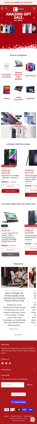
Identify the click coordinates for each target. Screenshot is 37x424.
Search (6, 416)
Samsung (27, 183)
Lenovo (4, 243)
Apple (3, 179)
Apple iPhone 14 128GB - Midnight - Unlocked (10, 177)
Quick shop (10, 186)
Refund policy (28, 416)
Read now (13, 329)
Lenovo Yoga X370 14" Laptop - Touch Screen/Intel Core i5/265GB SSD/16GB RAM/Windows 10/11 (10, 237)
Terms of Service (16, 416)
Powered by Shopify (18, 420)
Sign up (30, 385)
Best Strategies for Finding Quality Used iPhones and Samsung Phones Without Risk (14, 297)
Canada (17, 394)
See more (17, 335)
